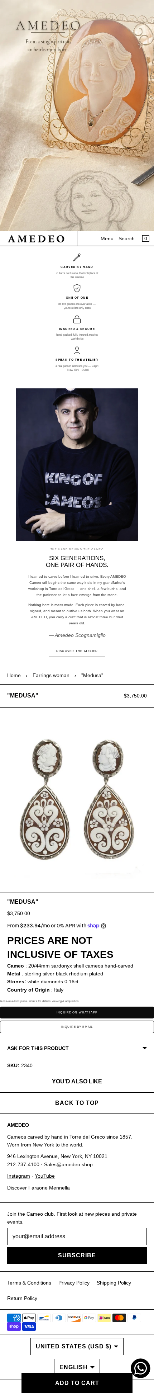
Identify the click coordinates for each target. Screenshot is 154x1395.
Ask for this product (38, 1048)
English (73, 1367)
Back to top (77, 1103)
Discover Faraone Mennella (38, 1188)
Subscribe (77, 1255)
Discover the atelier (77, 651)
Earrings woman (51, 675)
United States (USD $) (73, 1346)
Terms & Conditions (29, 1283)
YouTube (45, 1176)
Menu (107, 238)
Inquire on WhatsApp (77, 1012)
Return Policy (22, 1298)
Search (127, 238)
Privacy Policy (74, 1283)
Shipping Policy (114, 1283)
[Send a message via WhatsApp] (140, 1368)
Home (14, 675)
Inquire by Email (77, 1026)
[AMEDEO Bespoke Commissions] (77, 115)
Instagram (18, 1176)
